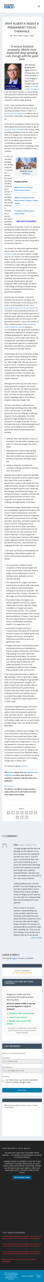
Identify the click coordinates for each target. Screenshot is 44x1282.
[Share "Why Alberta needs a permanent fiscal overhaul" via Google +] (17, 812)
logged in (15, 958)
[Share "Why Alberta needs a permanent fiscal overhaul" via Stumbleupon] (17, 817)
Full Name (6, 1058)
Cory (16, 844)
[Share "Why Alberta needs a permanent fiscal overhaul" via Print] (26, 817)
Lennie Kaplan (17, 36)
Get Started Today (22, 1177)
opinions (11, 772)
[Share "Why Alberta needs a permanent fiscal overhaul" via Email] (22, 817)
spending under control (13, 129)
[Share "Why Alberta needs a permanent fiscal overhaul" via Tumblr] (22, 812)
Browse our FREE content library (21, 1013)
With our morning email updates (14, 1053)
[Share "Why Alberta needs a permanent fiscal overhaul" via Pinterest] (26, 812)
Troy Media (10, 786)
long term (20, 113)
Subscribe (22, 1090)
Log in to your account (18, 1017)
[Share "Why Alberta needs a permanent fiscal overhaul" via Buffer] (35, 812)
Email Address (8, 1067)
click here (24, 766)
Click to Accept (27, 1276)
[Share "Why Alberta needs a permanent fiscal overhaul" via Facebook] (8, 812)
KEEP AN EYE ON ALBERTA (26, 221)
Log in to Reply (36, 938)
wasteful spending (11, 254)
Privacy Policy (38, 1276)
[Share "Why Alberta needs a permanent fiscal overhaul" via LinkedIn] (31, 812)
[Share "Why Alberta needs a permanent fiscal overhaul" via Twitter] (13, 812)
